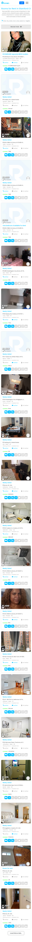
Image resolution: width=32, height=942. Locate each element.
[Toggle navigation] (27, 3)
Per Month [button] (7, 94)
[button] (16, 41)
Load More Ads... (16, 933)
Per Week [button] (7, 51)
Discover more (14, 27)
